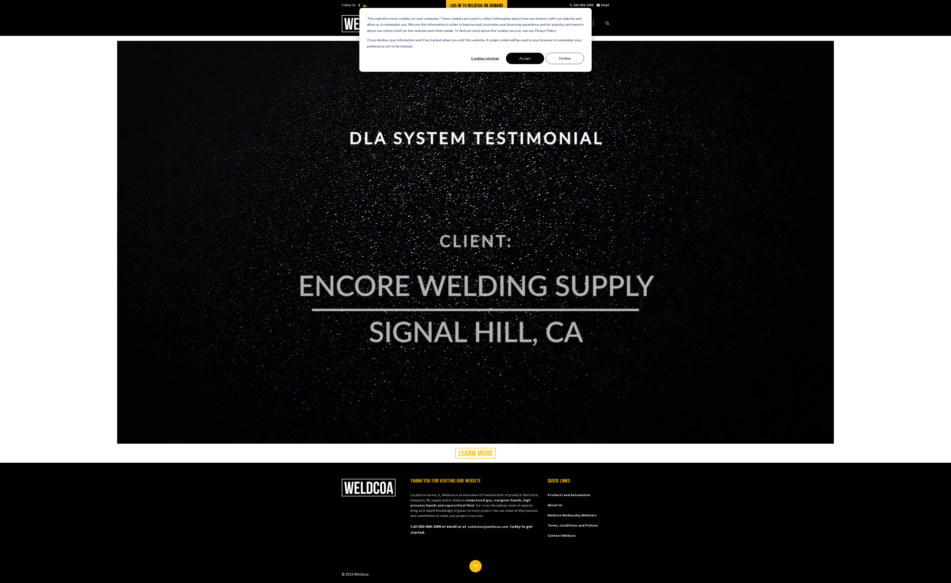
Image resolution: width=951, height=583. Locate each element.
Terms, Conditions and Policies (573, 525)
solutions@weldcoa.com (488, 526)
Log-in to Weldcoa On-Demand (476, 5)
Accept (525, 58)
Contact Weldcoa (562, 535)
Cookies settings (485, 58)
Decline (565, 58)
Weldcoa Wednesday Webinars (572, 515)
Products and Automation (569, 495)
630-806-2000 (583, 5)
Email (605, 5)
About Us (555, 505)
